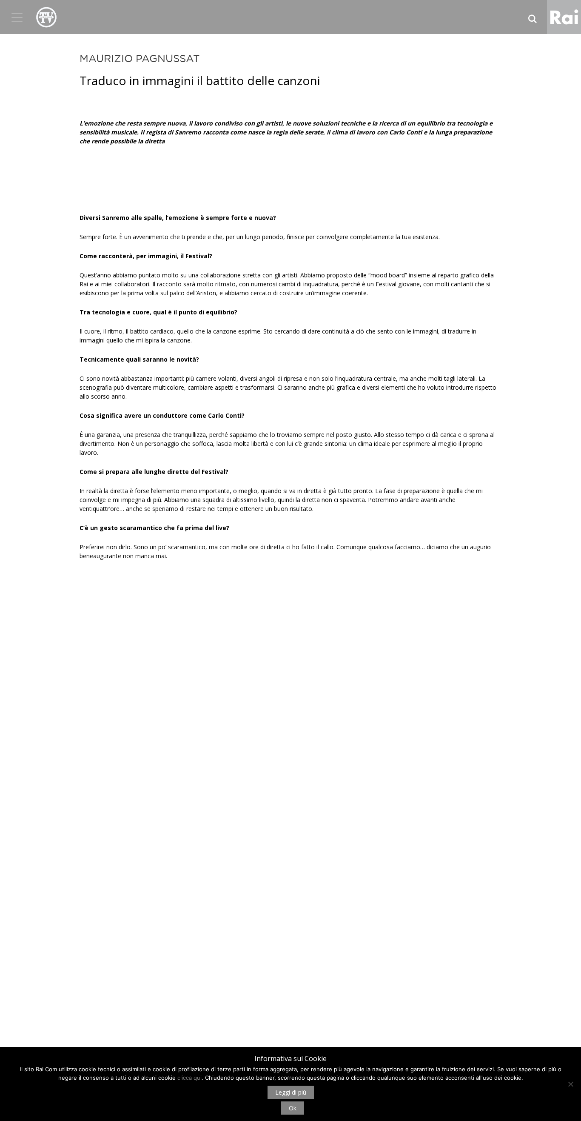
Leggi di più (290, 1092)
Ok (292, 1108)
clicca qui (189, 1077)
